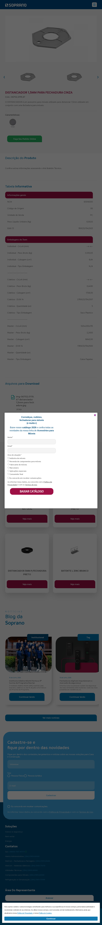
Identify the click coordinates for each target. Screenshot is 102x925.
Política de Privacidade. (25, 913)
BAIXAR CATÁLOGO (32, 491)
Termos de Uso (31, 484)
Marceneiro (14, 468)
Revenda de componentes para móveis (25, 461)
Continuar (51, 919)
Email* (10, 446)
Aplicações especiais (17, 471)
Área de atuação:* (15, 455)
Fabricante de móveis (18, 465)
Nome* (10, 437)
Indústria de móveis (17, 458)
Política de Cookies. (45, 913)
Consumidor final (16, 474)
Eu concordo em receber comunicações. (25, 478)
